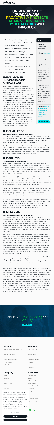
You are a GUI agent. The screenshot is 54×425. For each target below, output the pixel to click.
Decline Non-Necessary (15, 420)
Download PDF (43, 121)
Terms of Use (20, 406)
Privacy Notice (9, 404)
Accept (15, 416)
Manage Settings (15, 412)
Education (46, 53)
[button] (50, 2)
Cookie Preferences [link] (41, 416)
